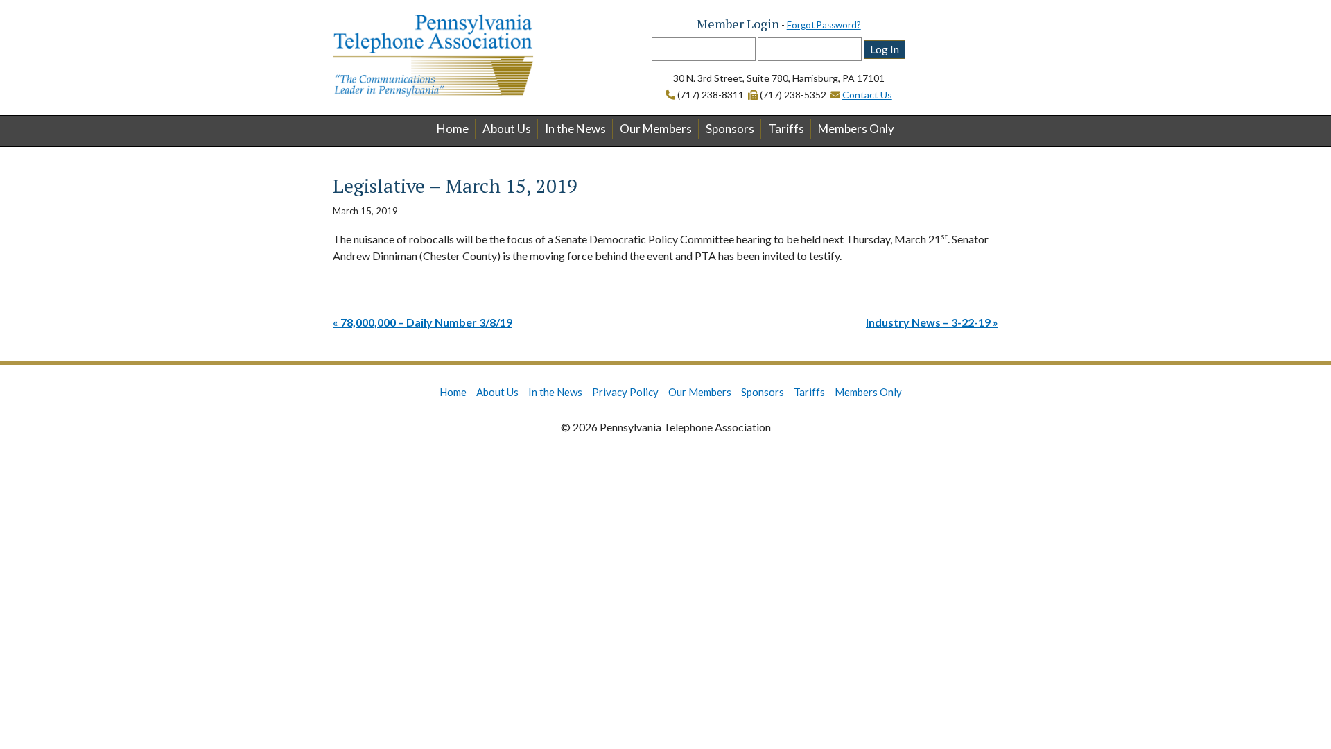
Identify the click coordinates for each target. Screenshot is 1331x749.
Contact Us (867, 95)
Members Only (856, 128)
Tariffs (786, 128)
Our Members (656, 128)
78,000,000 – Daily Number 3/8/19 (426, 322)
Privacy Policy (625, 392)
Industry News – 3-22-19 (928, 322)
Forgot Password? (824, 25)
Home (453, 128)
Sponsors (730, 128)
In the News (575, 128)
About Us (506, 128)
